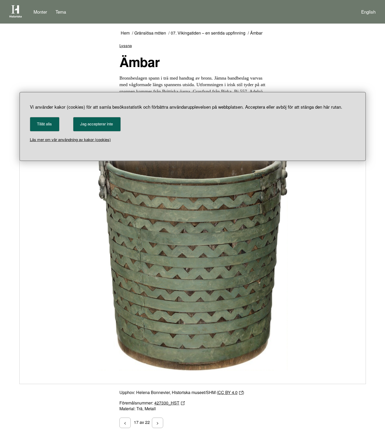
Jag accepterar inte (96, 123)
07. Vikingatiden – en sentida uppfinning (208, 33)
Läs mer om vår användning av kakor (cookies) (70, 139)
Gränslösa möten (150, 33)
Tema (61, 11)
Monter (40, 11)
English (368, 11)
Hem (125, 33)
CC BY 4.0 (228, 392)
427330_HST (166, 403)
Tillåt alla (44, 123)
